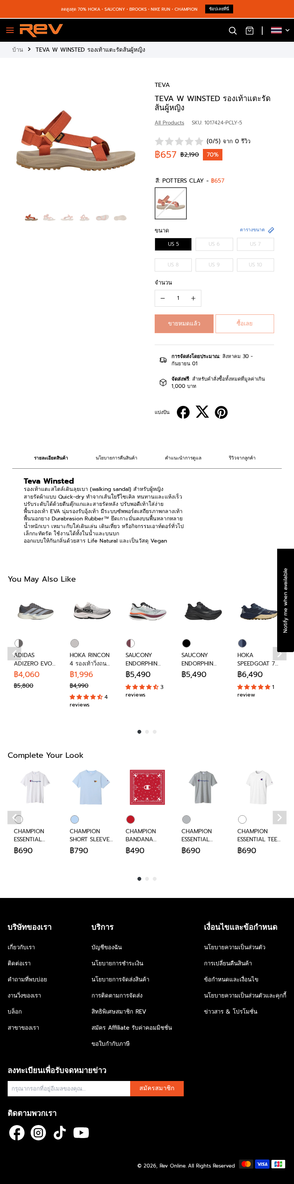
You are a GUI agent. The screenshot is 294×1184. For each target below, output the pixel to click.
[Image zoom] (75, 144)
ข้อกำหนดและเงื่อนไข (231, 979)
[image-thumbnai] (31, 218)
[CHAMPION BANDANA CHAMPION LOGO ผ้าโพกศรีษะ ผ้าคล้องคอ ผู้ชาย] (147, 787)
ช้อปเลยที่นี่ (219, 9)
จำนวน (163, 282)
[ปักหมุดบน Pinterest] (221, 412)
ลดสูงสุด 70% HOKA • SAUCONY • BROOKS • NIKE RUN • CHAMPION (129, 9)
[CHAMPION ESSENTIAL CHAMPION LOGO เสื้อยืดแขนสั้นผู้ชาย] (35, 787)
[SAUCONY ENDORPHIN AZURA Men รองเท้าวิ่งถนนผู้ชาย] (147, 611)
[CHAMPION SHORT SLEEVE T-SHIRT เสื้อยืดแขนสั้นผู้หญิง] (91, 787)
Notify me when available (285, 600)
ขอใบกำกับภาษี (110, 1043)
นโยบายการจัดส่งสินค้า (120, 979)
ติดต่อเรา (19, 963)
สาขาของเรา (23, 1027)
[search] (233, 30)
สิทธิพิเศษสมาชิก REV (118, 1011)
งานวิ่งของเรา (24, 995)
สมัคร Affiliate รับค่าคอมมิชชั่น (131, 1027)
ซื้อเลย (245, 323)
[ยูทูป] (81, 1133)
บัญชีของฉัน (106, 947)
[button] (184, 323)
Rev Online (173, 1165)
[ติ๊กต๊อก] (60, 1133)
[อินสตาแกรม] (38, 1133)
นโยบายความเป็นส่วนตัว (234, 947)
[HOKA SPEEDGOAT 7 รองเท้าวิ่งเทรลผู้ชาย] (259, 611)
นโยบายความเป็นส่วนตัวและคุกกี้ (245, 995)
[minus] (162, 298)
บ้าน (17, 49)
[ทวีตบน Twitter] (202, 412)
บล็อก (15, 1011)
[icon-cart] (249, 30)
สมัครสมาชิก (157, 1088)
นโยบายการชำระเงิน (117, 963)
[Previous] (14, 654)
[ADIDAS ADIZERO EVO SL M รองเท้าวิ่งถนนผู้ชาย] (35, 611)
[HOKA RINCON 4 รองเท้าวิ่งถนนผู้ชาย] (91, 611)
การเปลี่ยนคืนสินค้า (228, 963)
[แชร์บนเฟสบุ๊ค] (183, 412)
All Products (169, 122)
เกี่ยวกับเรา (21, 947)
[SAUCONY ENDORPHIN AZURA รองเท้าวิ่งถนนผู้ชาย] (203, 611)
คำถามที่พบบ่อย (27, 979)
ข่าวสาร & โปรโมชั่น (230, 1011)
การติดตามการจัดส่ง (116, 995)
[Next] (280, 654)
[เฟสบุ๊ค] (17, 1133)
